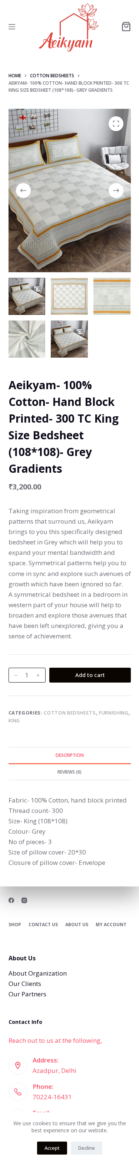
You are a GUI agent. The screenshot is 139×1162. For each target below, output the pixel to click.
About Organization (38, 973)
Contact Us (43, 925)
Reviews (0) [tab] (69, 772)
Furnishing (114, 712)
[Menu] (12, 26)
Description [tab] (70, 755)
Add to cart (90, 674)
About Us (76, 925)
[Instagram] (24, 900)
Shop (15, 925)
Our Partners (27, 994)
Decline (86, 1148)
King (14, 720)
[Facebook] (11, 900)
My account (111, 925)
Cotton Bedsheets (70, 712)
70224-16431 (52, 1097)
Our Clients (25, 983)
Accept (52, 1148)
